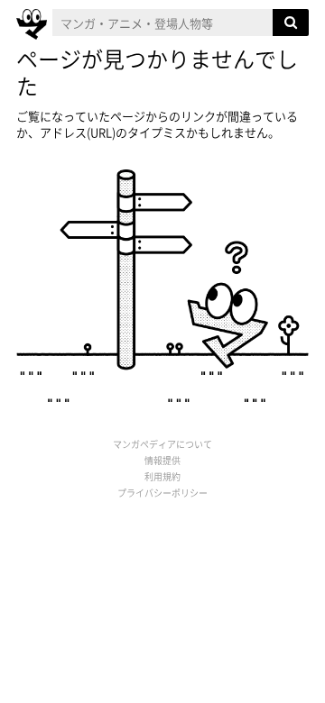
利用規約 (162, 476)
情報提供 (162, 460)
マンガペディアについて (162, 444)
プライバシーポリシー (162, 492)
